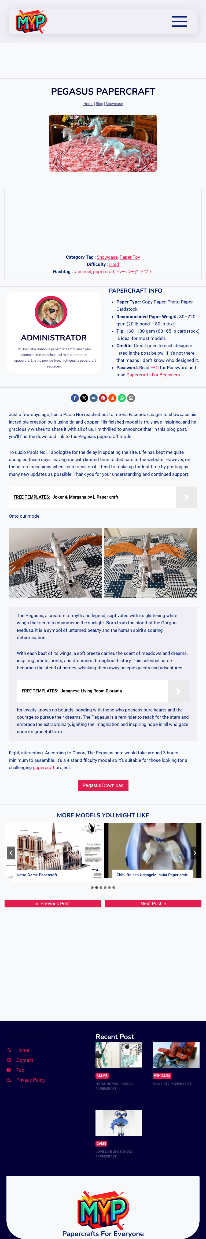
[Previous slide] (11, 853)
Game (101, 1143)
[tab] (92, 887)
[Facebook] (75, 398)
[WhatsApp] (122, 398)
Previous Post (55, 903)
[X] (84, 398)
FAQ (154, 367)
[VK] (94, 398)
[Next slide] (195, 853)
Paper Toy (130, 257)
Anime (102, 1076)
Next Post (151, 903)
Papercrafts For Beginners (153, 374)
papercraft (104, 271)
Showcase (114, 104)
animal (84, 271)
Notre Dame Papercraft (37, 874)
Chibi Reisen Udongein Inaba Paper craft (151, 874)
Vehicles (162, 1076)
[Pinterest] (103, 398)
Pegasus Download (103, 785)
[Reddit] (112, 398)
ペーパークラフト (134, 271)
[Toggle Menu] (179, 21)
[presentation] (53, 850)
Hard (114, 264)
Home (88, 104)
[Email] (131, 398)
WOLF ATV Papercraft (172, 1084)
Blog (99, 104)
